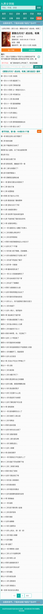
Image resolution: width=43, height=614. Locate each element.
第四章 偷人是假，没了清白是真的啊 (14, 150)
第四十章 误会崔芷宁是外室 (11, 315)
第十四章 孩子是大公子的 (10, 196)
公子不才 (20, 36)
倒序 (39, 131)
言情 (11, 18)
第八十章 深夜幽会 (7, 498)
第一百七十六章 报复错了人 (11, 80)
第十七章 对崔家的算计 (9, 209)
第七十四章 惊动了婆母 (9, 471)
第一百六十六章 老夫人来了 (11, 126)
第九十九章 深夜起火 (8, 585)
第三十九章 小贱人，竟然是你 (11, 310)
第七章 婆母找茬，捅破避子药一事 (13, 164)
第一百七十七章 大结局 (28, 45)
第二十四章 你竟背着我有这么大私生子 (15, 241)
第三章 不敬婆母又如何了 (10, 145)
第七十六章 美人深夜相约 (10, 480)
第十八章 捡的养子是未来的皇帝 (12, 214)
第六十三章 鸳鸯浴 (7, 420)
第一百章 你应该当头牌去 (10, 590)
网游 (39, 13)
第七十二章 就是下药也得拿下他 (12, 462)
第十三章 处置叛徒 (7, 191)
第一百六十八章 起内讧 (9, 117)
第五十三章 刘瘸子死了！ (10, 374)
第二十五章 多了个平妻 (9, 246)
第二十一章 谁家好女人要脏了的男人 (14, 228)
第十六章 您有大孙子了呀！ (11, 205)
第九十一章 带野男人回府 (10, 549)
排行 (25, 18)
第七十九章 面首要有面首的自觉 (12, 494)
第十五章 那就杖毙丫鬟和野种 (11, 200)
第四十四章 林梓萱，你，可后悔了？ (14, 333)
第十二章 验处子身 (7, 186)
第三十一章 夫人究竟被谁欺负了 (12, 274)
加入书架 (11, 50)
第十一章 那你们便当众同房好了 (12, 182)
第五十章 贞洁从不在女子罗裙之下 (13, 361)
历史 (32, 13)
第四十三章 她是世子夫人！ (11, 329)
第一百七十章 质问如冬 (9, 108)
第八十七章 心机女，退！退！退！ (13, 530)
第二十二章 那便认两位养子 (11, 232)
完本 (32, 18)
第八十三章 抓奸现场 (8, 512)
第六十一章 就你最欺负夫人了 (11, 411)
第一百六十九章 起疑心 (9, 113)
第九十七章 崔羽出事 (8, 576)
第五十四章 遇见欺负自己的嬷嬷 (12, 379)
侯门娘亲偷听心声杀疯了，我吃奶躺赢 (23, 63)
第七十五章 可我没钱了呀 (10, 475)
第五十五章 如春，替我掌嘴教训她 (13, 384)
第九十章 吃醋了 (6, 544)
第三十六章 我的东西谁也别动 (11, 296)
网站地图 (21, 611)
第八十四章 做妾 (6, 517)
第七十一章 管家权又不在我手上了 (13, 457)
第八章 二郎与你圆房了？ (10, 168)
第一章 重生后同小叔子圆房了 (11, 136)
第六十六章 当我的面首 (9, 434)
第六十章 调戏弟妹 (7, 407)
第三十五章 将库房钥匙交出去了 (12, 292)
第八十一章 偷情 (6, 503)
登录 (39, 18)
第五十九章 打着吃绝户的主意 (11, 402)
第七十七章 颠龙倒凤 (8, 484)
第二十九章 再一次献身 (9, 264)
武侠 (18, 13)
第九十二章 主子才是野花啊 (11, 553)
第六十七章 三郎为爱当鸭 (10, 439)
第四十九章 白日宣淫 (8, 356)
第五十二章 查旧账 (7, 370)
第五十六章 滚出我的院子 (10, 388)
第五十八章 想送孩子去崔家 (11, 397)
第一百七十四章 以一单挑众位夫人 (13, 90)
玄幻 (11, 13)
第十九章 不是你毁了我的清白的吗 (13, 219)
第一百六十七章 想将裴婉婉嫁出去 (13, 122)
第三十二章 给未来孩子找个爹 (11, 278)
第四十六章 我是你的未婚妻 (11, 342)
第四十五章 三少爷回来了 (10, 338)
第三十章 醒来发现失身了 (10, 269)
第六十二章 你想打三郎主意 (11, 416)
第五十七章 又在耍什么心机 (11, 393)
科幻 (4, 18)
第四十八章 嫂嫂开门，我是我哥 (12, 351)
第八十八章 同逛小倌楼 (9, 535)
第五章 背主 (5, 154)
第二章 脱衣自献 (6, 141)
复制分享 (38, 67)
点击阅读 (32, 50)
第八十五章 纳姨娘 (7, 521)
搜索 (39, 7)
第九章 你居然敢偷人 (8, 173)
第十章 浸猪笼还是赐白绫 (10, 177)
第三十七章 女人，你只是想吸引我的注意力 (16, 301)
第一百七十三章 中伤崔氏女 (11, 94)
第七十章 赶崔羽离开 (8, 452)
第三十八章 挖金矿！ (8, 306)
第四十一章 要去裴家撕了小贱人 (12, 319)
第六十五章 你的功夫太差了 (11, 429)
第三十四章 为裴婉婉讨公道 (11, 287)
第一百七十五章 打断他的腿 (11, 85)
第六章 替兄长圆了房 (8, 159)
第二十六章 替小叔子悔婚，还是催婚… (15, 251)
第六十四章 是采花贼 (8, 425)
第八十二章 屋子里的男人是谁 (11, 507)
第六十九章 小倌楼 (7, 448)
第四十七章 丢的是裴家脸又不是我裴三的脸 (16, 347)
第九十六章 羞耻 (6, 572)
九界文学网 (7, 4)
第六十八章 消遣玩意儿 (9, 443)
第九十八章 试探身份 (8, 581)
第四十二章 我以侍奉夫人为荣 (11, 324)
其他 (18, 18)
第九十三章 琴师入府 (8, 558)
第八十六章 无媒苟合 (8, 526)
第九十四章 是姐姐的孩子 (10, 562)
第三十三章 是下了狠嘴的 (10, 283)
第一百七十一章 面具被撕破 (11, 103)
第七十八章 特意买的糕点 (10, 489)
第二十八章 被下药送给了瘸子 (11, 260)
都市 (25, 13)
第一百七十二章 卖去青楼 (10, 99)
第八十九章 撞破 (6, 539)
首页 (4, 13)
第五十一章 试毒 (6, 365)
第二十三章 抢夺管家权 (9, 237)
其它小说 (14, 28)
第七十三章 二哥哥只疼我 (10, 466)
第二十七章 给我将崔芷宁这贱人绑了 (14, 255)
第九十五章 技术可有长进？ (11, 567)
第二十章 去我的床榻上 (9, 223)
